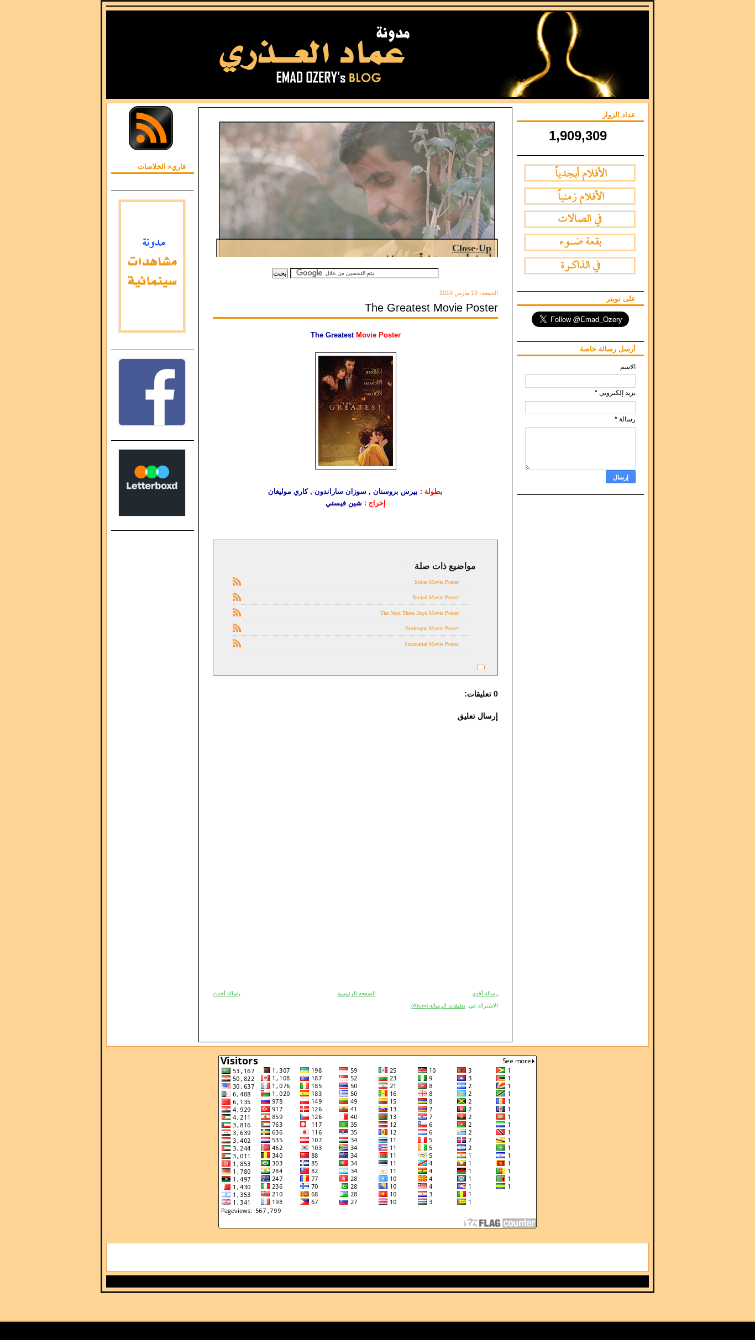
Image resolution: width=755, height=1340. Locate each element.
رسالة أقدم (485, 993)
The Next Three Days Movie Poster (419, 613)
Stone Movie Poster (437, 582)
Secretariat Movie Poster (432, 644)
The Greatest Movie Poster (431, 308)
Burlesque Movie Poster (432, 628)
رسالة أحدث (226, 993)
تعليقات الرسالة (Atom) (438, 1006)
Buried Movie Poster (435, 597)
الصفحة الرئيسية (357, 993)
